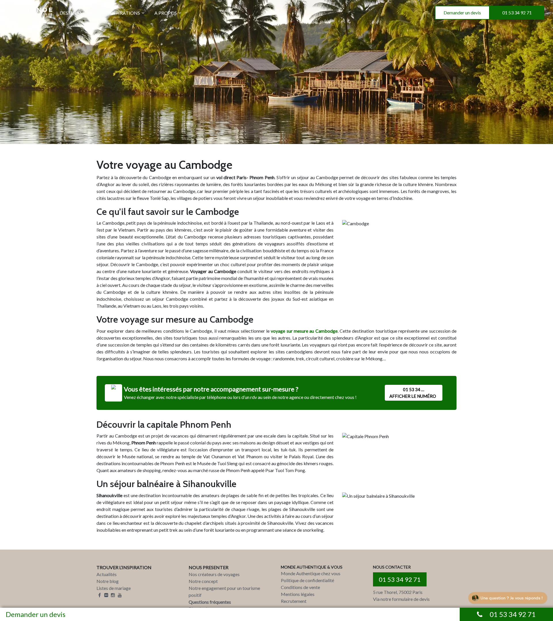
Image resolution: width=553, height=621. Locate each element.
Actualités (106, 574)
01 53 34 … (412, 393)
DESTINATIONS (77, 13)
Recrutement (293, 601)
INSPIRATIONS (124, 13)
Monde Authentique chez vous (310, 573)
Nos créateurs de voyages (214, 574)
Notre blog (107, 581)
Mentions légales (298, 594)
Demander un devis (462, 12)
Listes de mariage (113, 588)
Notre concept (203, 581)
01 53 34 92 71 (517, 12)
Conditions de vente (300, 587)
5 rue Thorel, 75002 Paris (398, 592)
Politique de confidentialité (307, 580)
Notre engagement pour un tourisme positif (224, 591)
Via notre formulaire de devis (401, 599)
